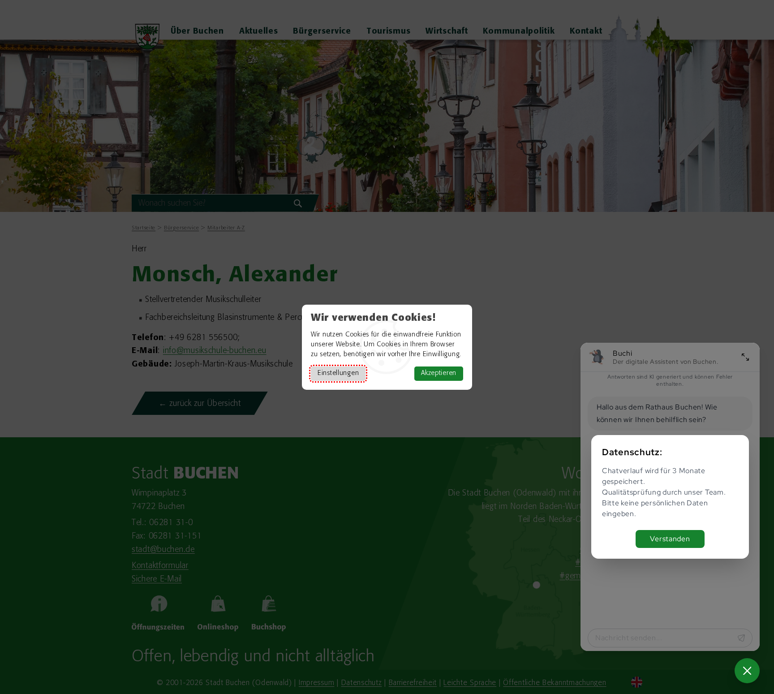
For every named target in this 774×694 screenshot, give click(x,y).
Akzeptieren (438, 373)
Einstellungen (338, 373)
